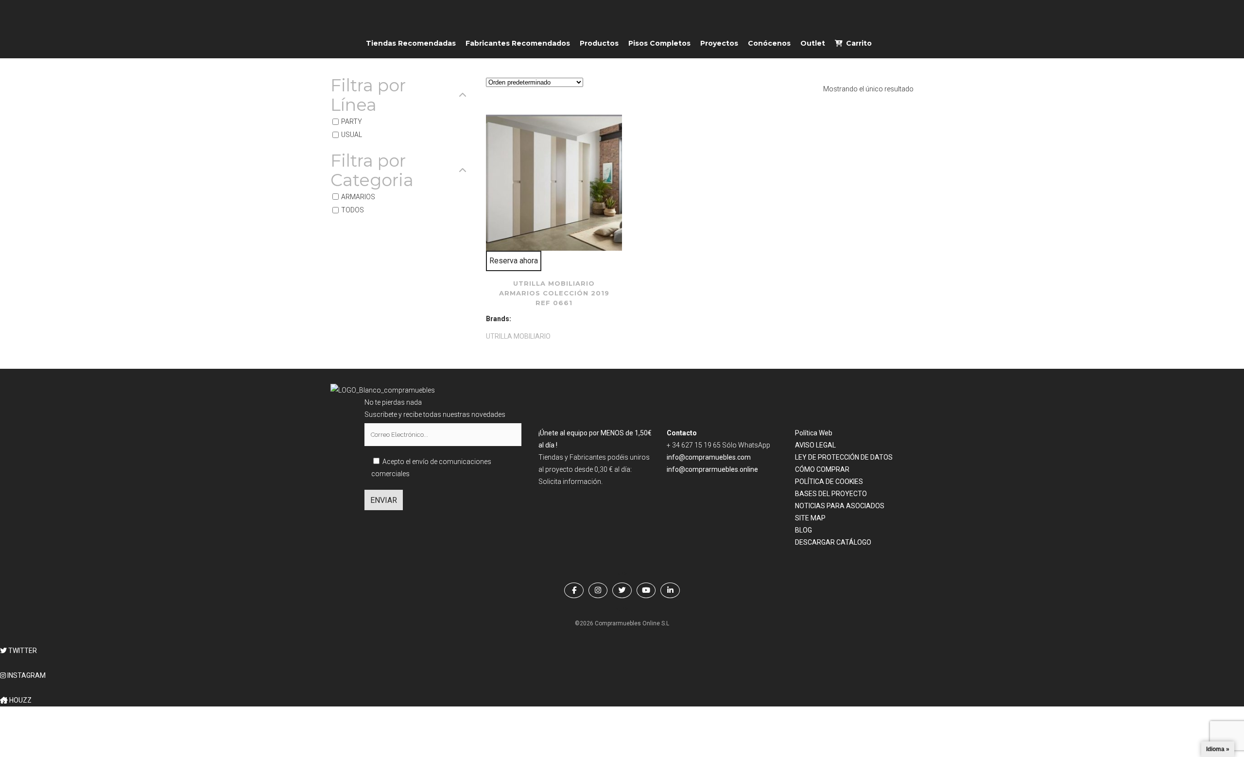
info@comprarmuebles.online (712, 469)
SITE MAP (810, 518)
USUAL (351, 135)
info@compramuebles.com (709, 457)
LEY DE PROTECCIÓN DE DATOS (844, 457)
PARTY (351, 121)
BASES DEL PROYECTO (831, 494)
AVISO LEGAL (815, 445)
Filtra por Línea (368, 95)
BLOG (803, 530)
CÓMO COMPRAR (822, 469)
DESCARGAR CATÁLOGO (833, 542)
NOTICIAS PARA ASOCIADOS (839, 506)
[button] (18, 650)
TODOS (352, 210)
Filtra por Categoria (372, 170)
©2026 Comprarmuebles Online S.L (622, 623)
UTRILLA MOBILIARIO (518, 336)
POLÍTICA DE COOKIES (829, 481)
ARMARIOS (358, 197)
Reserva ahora (513, 260)
